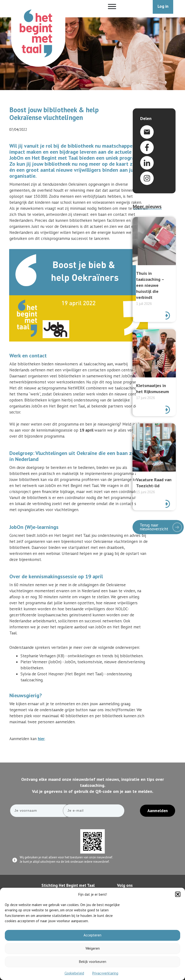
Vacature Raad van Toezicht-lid (154, 466)
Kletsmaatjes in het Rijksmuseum (154, 372)
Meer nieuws (147, 206)
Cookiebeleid (74, 973)
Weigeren (93, 948)
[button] (177, 894)
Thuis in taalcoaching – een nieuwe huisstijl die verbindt (154, 269)
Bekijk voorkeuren (92, 961)
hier (41, 738)
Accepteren (92, 935)
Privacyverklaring (105, 973)
